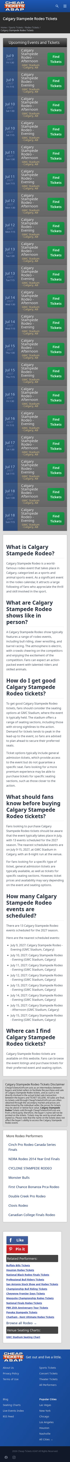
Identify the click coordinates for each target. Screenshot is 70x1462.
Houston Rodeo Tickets (20, 1270)
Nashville (44, 1433)
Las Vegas (45, 1405)
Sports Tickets (16, 27)
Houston (44, 1428)
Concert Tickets (48, 1373)
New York (44, 1410)
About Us (8, 1367)
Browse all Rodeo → (21, 1323)
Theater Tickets (48, 1379)
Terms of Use (10, 1379)
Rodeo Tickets (32, 27)
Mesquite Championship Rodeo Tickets (30, 1298)
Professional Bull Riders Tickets (25, 1279)
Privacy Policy (11, 1373)
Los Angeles (46, 1422)
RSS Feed (8, 1416)
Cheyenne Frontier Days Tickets (25, 1293)
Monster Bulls (19, 1177)
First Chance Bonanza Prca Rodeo (33, 1187)
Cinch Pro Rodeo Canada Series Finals (32, 1147)
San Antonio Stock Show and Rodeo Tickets (32, 1284)
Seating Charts (12, 1405)
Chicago (44, 1416)
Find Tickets (56, 59)
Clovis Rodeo (18, 1205)
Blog (5, 1399)
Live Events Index (13, 1410)
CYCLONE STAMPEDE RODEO (30, 1168)
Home (4, 27)
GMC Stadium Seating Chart (23, 1337)
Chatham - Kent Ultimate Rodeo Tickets (30, 1317)
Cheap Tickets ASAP (27, 1451)
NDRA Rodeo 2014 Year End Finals (34, 1159)
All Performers (48, 1385)
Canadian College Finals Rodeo (31, 1215)
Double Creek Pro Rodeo (27, 1196)
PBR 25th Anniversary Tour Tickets (27, 1307)
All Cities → (46, 1439)
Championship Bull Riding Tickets (26, 1289)
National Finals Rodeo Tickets (24, 1303)
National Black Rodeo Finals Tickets (27, 1274)
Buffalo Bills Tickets (18, 1265)
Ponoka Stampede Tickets (21, 1312)
